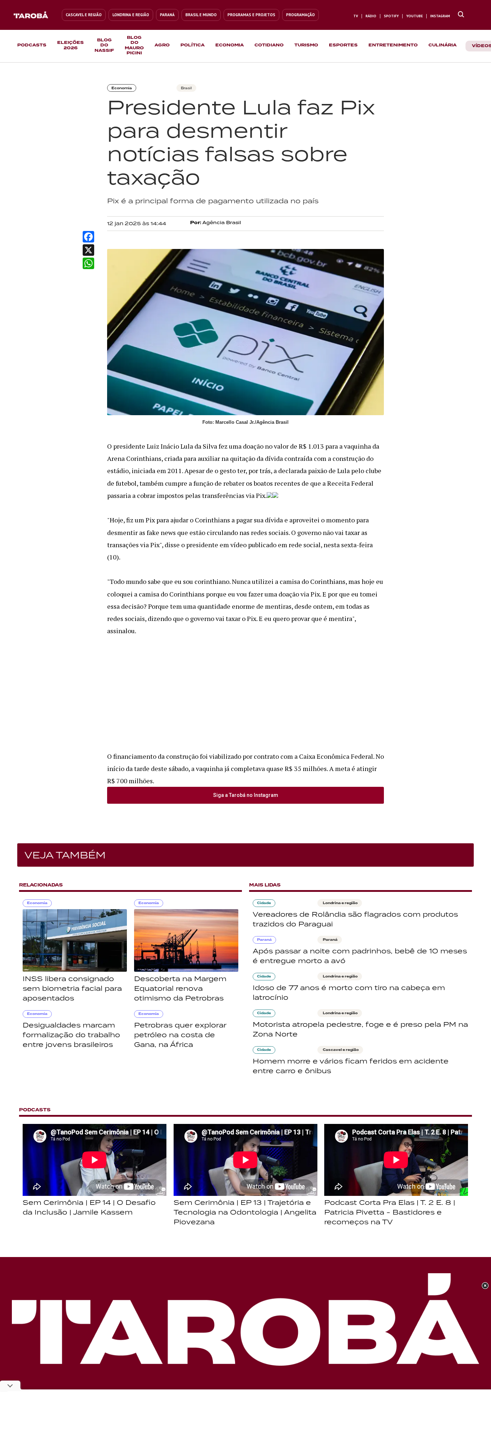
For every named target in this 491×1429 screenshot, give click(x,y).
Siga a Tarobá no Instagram (245, 795)
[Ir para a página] (461, 14)
